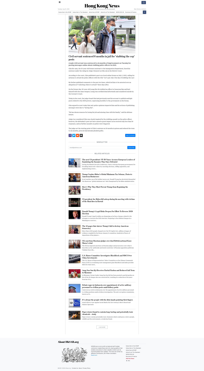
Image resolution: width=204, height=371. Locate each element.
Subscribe (131, 147)
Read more (94, 355)
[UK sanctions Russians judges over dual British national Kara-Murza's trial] (74, 244)
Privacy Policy (86, 368)
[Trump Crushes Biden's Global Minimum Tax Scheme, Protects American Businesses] (74, 177)
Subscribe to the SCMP (64, 12)
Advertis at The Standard (108, 12)
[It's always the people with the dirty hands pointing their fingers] (74, 303)
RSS (128, 360)
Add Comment (130, 135)
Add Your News (130, 358)
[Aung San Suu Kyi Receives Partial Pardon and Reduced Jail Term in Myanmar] (74, 273)
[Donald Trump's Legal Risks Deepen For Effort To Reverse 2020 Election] (74, 214)
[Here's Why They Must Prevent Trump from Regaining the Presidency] (74, 190)
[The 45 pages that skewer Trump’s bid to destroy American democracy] (74, 229)
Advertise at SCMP (94, 12)
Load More (102, 327)
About (80, 368)
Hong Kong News (102, 5)
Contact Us (75, 368)
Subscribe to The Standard (80, 12)
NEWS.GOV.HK (120, 12)
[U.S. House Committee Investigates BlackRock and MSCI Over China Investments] (74, 258)
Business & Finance (130, 12)
